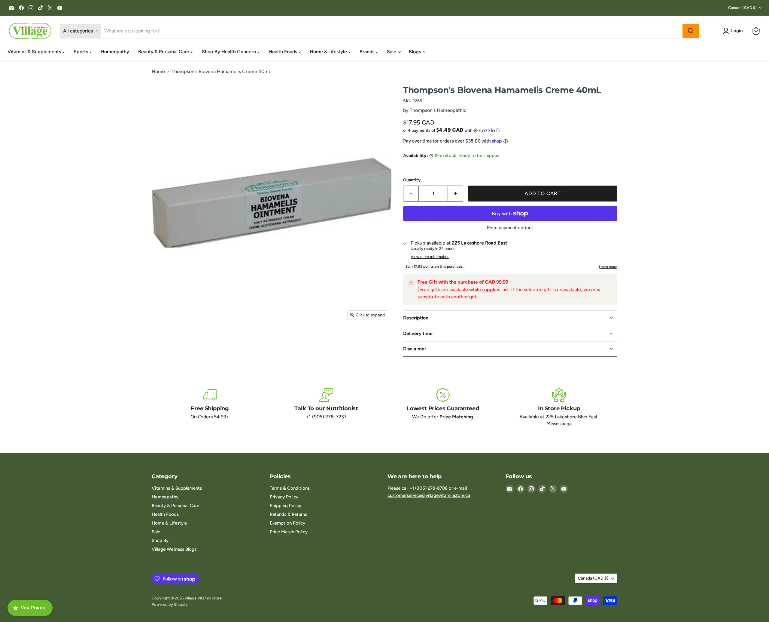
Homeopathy (115, 51)
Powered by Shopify (170, 604)
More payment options (510, 227)
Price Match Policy (289, 531)
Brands (367, 51)
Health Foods (283, 51)
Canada (742, 7)
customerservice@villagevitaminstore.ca (429, 495)
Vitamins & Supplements (35, 51)
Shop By (160, 540)
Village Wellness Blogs (174, 549)
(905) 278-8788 (432, 488)
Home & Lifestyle (329, 51)
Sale (392, 51)
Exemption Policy (287, 523)
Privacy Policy (284, 497)
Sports (81, 51)
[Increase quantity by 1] (455, 194)
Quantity (412, 180)
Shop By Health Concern (229, 51)
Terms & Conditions (290, 488)
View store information (430, 257)
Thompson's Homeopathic (438, 110)
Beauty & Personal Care (164, 51)
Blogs (415, 51)
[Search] (690, 31)
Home (158, 71)
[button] (734, 31)
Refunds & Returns (288, 514)
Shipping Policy (285, 505)
